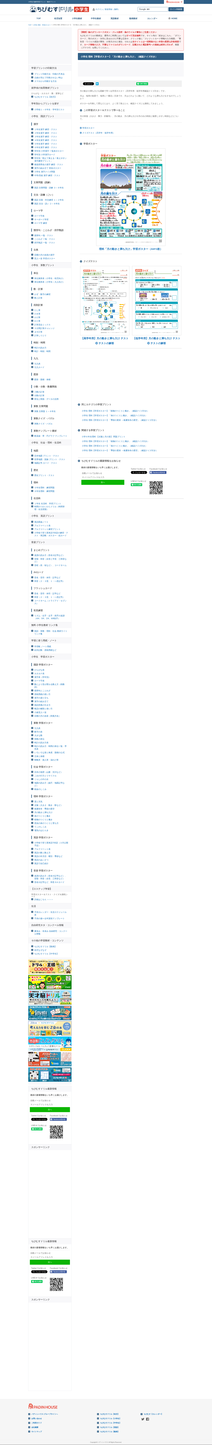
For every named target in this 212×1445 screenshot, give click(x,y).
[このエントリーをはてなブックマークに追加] (97, 85)
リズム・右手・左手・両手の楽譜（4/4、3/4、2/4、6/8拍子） (49, 617)
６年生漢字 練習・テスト (45, 147)
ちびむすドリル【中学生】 (46, 954)
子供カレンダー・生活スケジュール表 (50, 913)
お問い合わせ (36, 1419)
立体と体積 (39, 756)
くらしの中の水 (41, 779)
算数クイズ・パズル (43, 424)
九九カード (39, 367)
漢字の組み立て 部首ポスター (47, 168)
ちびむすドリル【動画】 (45, 946)
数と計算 (38, 298)
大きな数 (38, 735)
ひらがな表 (39, 670)
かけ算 (37, 317)
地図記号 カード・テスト (45, 463)
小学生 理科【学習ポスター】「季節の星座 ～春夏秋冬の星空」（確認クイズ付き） (120, 420)
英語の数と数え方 (42, 853)
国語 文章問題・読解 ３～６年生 (49, 188)
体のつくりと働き (42, 816)
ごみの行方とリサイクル (45, 776)
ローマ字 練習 (40, 223)
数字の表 (38, 732)
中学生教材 (96, 18)
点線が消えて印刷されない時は (48, 77)
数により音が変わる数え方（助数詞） (49, 685)
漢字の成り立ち (41, 698)
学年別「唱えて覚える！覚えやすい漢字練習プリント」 (50, 159)
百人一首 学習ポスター (44, 258)
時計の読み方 (40, 348)
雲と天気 (38, 801)
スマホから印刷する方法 (45, 81)
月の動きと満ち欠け (43, 812)
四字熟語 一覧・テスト (44, 242)
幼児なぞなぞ (40, 950)
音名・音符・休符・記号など (47, 577)
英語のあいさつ (41, 860)
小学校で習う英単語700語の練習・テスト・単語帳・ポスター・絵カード (51, 534)
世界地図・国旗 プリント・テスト (49, 459)
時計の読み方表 (41, 742)
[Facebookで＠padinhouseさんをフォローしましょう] (159, 472)
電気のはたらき (41, 830)
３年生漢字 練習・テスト (45, 136)
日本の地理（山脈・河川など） (48, 772)
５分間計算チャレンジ (44, 328)
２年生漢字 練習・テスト (45, 133)
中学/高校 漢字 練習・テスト (47, 175)
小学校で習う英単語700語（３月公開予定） (51, 844)
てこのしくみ (40, 827)
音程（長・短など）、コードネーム (50, 565)
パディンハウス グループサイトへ (44, 1414)
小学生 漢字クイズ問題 (44, 172)
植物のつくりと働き (43, 819)
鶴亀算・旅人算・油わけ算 (46, 760)
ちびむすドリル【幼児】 (45, 97)
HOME (174, 18)
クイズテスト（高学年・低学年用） (98, 133)
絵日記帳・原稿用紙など (45, 650)
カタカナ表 (39, 673)
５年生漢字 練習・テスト (45, 144)
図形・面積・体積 (42, 379)
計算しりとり (40, 335)
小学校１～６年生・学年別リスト (49, 109)
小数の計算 (39, 392)
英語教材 (115, 18)
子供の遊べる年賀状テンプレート (49, 918)
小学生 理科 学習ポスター (42, 25)
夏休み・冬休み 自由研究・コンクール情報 (50, 932)
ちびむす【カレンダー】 (153, 1414)
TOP (38, 18)
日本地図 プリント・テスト (46, 456)
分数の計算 (39, 395)
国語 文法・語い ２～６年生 (47, 203)
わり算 (37, 321)
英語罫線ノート (41, 522)
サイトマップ (36, 1432)
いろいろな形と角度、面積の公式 (49, 752)
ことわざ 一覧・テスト (44, 239)
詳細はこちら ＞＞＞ (43, 899)
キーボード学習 (41, 219)
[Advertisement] (130, 69)
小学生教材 (77, 18)
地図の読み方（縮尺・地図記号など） (49, 784)
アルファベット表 (42, 525)
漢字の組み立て (41, 701)
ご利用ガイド (36, 1423)
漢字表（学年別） (42, 677)
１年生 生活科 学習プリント (47, 503)
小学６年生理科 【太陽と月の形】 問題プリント (103, 436)
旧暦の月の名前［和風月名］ (47, 716)
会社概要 (34, 1427)
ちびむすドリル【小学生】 (110, 1419)
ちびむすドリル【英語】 (109, 1427)
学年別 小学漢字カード (44, 154)
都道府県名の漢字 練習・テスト (48, 164)
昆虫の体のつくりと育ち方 (46, 823)
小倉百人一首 (40, 712)
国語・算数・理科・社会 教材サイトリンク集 (50, 632)
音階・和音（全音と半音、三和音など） (50, 560)
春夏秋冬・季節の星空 (44, 809)
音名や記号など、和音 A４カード (49, 882)
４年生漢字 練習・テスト (45, 140)
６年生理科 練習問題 (44, 491)
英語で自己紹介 (41, 863)
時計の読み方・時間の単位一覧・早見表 (50, 747)
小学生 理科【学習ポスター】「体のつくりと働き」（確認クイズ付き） (114, 415)
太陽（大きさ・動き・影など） (48, 805)
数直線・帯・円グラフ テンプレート (50, 436)
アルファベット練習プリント (47, 529)
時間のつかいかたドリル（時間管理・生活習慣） (49, 507)
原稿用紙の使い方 (42, 694)
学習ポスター (88, 128)
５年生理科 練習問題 (44, 487)
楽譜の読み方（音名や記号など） (49, 555)
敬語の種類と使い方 (43, 708)
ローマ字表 (39, 216)
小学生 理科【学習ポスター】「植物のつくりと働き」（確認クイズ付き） (115, 411)
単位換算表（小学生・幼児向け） (49, 278)
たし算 (37, 310)
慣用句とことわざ (42, 690)
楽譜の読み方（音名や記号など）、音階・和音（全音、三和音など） (50, 877)
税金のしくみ (40, 789)
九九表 (37, 364)
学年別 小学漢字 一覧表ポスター (49, 151)
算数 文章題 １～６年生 (45, 411)
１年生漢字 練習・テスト (45, 129)
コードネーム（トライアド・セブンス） (50, 602)
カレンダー (152, 18)
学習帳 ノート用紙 (42, 646)
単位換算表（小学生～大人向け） (49, 282)
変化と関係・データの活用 (46, 399)
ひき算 (37, 314)
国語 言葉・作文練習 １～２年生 (49, 200)
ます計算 (38, 332)
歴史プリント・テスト (44, 475)
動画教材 (133, 18)
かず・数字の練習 (42, 294)
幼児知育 (58, 18)
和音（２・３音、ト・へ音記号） (49, 581)
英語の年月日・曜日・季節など (48, 856)
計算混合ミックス (42, 325)
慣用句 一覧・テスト (43, 235)
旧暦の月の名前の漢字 (44, 255)
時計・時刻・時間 (42, 351)
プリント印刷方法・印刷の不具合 (49, 74)
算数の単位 (39, 739)
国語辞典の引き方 (42, 705)
